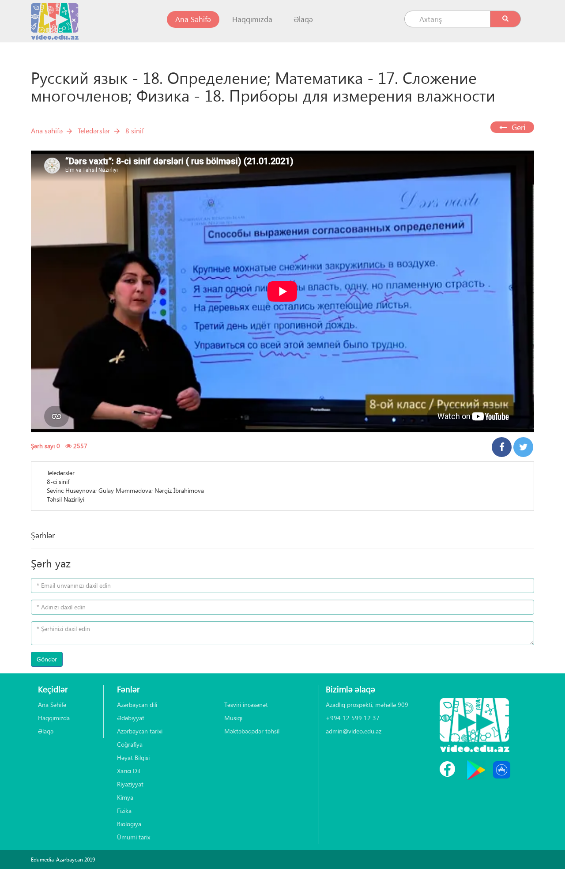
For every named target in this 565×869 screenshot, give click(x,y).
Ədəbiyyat (130, 718)
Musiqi (233, 718)
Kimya (125, 797)
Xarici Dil (128, 771)
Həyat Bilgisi (133, 757)
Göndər (47, 659)
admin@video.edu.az (353, 731)
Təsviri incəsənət (246, 704)
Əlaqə (303, 19)
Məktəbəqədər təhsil (251, 731)
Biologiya (129, 824)
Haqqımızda (252, 19)
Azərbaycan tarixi (139, 731)
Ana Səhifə (197, 19)
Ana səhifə (47, 130)
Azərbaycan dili (137, 704)
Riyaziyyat (130, 784)
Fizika (124, 810)
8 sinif (134, 130)
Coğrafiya (130, 744)
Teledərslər (94, 130)
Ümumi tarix (133, 837)
